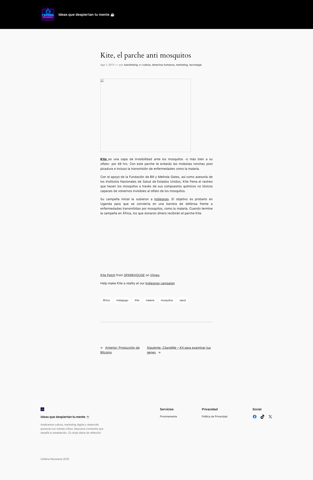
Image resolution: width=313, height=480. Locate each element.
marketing (182, 64)
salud (183, 300)
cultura (146, 64)
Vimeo (154, 275)
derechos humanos (163, 64)
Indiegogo (161, 199)
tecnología (195, 64)
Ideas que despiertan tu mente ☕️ (87, 14)
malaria (150, 300)
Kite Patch (107, 275)
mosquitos (167, 300)
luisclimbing (131, 64)
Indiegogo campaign (160, 283)
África (106, 300)
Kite (137, 300)
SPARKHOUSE (134, 275)
